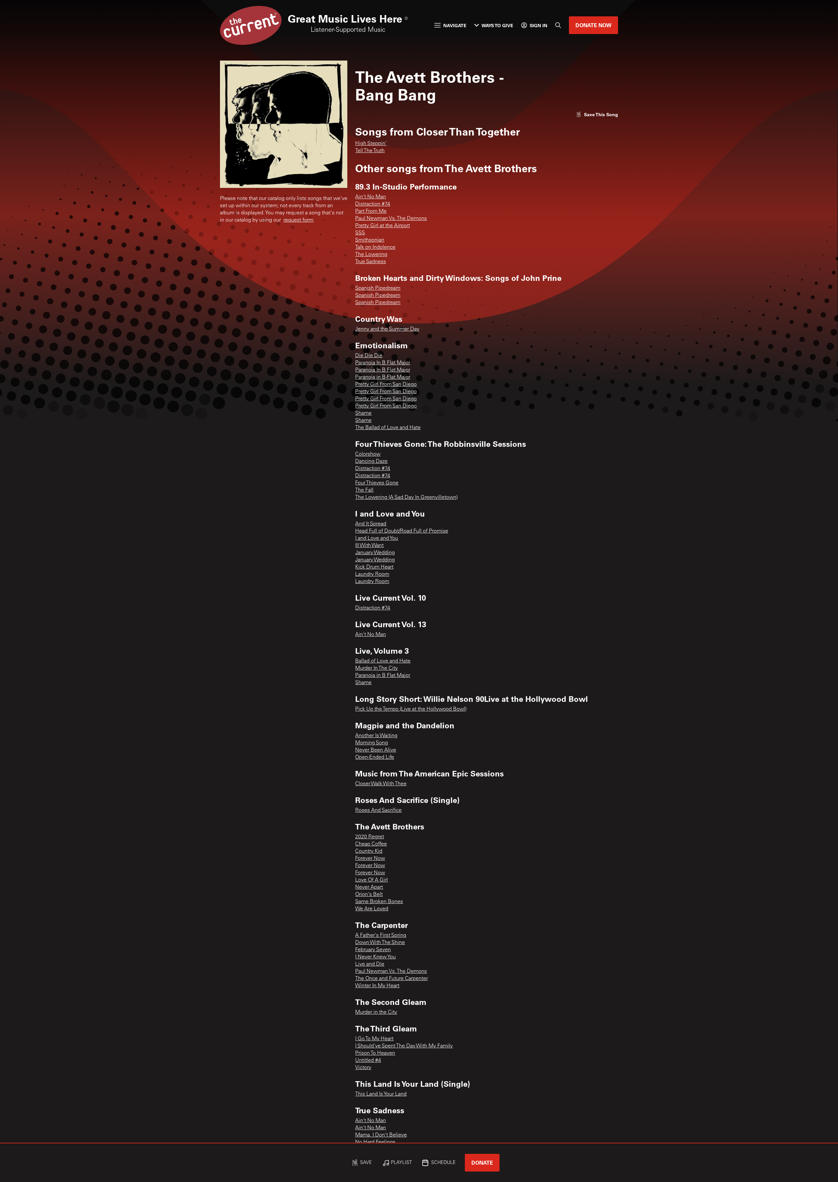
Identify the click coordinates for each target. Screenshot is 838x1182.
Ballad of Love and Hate (382, 661)
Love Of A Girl (371, 880)
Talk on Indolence (375, 247)
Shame (363, 413)
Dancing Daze (371, 461)
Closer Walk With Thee (381, 784)
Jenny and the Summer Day (387, 329)
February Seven (373, 950)
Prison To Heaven (375, 1053)
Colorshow (367, 454)
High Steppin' (371, 143)
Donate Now (593, 25)
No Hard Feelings (375, 1142)
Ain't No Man (370, 197)
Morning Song (371, 743)
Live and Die (369, 964)
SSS (360, 233)
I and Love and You (376, 538)
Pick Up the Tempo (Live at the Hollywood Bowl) (410, 709)
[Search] (558, 25)
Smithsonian (369, 240)
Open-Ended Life (374, 757)
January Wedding (375, 552)
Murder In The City (376, 668)
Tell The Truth (370, 151)
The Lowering (371, 254)
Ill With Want (369, 545)
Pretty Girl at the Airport (382, 225)
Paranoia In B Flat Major (382, 363)
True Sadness (370, 261)
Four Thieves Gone (376, 483)
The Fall (364, 490)
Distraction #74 (372, 204)
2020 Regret (369, 837)
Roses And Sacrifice (378, 810)
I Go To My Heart (374, 1039)
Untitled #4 (368, 1060)
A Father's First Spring (380, 935)
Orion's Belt (369, 894)
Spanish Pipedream (377, 288)
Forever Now (370, 858)
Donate (482, 1162)
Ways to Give (497, 25)
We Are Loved (371, 909)
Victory (363, 1067)
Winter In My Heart (377, 986)
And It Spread (370, 524)
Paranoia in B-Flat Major (382, 377)
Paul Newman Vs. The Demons (391, 218)
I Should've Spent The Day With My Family (404, 1046)
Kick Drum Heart (374, 567)
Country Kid (368, 851)
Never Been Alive (375, 750)
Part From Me (371, 211)
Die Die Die (368, 355)
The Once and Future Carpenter (391, 978)
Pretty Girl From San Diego (386, 384)
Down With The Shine (380, 942)
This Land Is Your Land (381, 1094)
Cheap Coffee (371, 844)
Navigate (454, 25)
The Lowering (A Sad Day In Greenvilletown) (406, 497)
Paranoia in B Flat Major (382, 675)
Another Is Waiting (376, 735)
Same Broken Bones (379, 901)
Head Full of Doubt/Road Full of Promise (401, 531)
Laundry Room (372, 574)
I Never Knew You (375, 957)
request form (298, 220)
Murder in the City (376, 1012)
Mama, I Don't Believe (381, 1135)
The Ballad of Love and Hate (388, 427)
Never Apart (369, 887)
